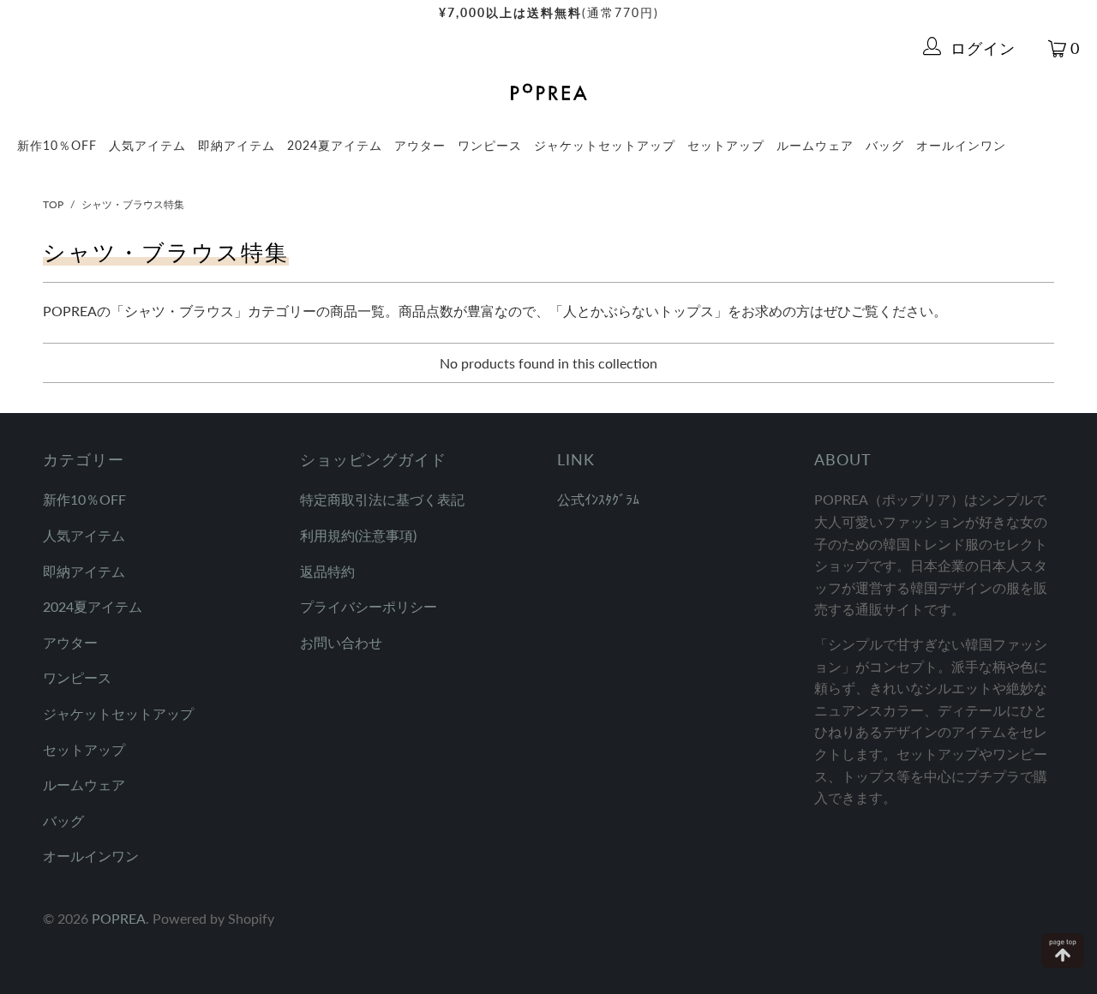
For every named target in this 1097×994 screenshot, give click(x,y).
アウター (420, 145)
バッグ (885, 145)
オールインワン (961, 145)
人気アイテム (147, 145)
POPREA (119, 918)
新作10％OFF (57, 145)
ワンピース (490, 145)
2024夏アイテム (334, 145)
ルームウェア (815, 145)
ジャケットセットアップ (604, 145)
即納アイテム (236, 145)
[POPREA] (548, 93)
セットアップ (725, 145)
